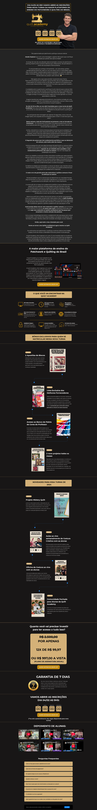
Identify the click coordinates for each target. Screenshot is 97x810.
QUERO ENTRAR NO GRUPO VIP (48, 39)
